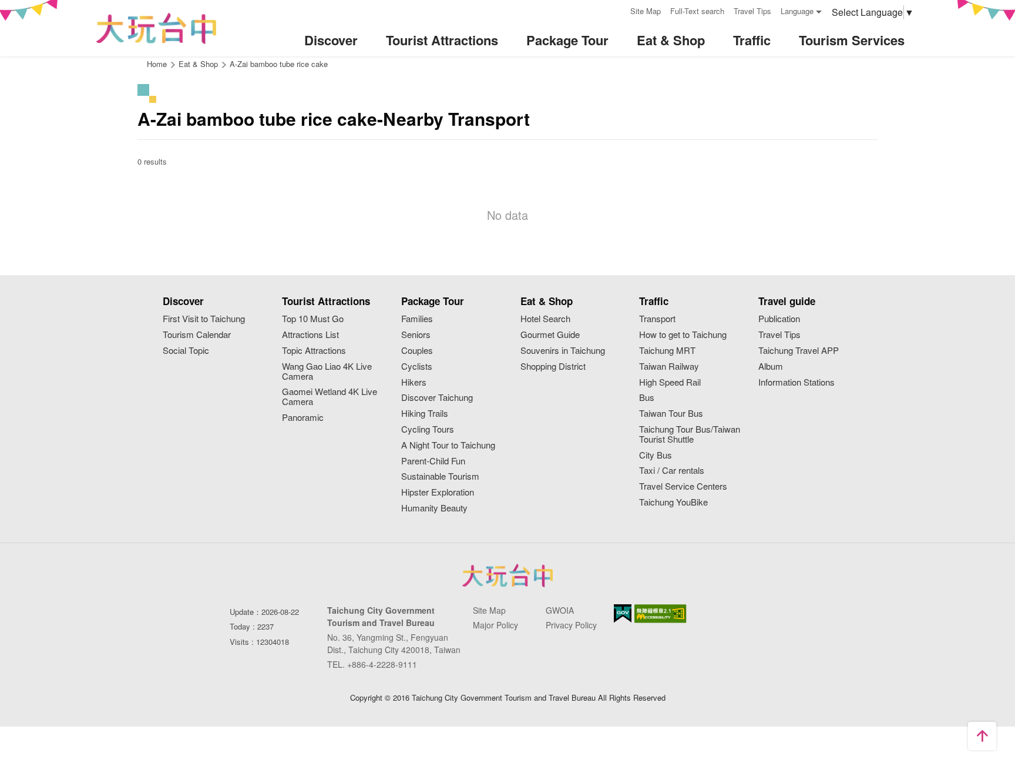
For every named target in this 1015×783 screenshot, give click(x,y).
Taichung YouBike (673, 502)
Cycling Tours (427, 429)
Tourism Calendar (197, 335)
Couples (417, 351)
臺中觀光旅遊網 (156, 28)
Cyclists (416, 367)
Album (770, 367)
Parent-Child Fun (433, 461)
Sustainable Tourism (440, 476)
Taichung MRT (667, 351)
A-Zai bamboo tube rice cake (279, 63)
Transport (657, 319)
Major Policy (495, 625)
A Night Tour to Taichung (448, 445)
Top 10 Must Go (313, 319)
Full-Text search (697, 10)
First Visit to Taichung (204, 319)
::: (617, 9)
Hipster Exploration (437, 492)
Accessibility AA (660, 613)
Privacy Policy (571, 625)
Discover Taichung (437, 398)
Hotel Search (545, 319)
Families (417, 319)
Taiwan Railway (669, 367)
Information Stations (796, 382)
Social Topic (186, 351)
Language (797, 10)
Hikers (413, 382)
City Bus (655, 455)
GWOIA (560, 610)
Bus (646, 398)
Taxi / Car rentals (671, 471)
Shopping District (553, 367)
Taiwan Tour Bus (671, 414)
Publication (779, 319)
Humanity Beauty (434, 508)
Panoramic (303, 418)
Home (157, 63)
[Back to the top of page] (982, 736)
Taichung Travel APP (798, 351)
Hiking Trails (424, 414)
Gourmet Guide (550, 335)
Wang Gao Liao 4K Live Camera (327, 372)
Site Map (645, 10)
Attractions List (310, 335)
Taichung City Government (507, 575)
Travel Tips (752, 10)
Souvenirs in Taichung (562, 351)
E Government (622, 613)
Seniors (416, 335)
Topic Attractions (314, 351)
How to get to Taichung (683, 335)
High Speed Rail (670, 382)
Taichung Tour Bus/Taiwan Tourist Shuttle (689, 434)
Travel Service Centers (683, 486)
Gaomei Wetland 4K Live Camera (329, 397)
